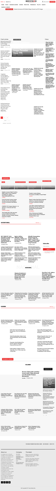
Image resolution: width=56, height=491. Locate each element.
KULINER (23, 378)
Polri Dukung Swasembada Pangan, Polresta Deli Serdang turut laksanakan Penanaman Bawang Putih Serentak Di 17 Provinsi (48, 322)
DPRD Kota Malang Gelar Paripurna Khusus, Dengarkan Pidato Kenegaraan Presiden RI (20, 254)
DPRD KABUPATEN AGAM (20, 182)
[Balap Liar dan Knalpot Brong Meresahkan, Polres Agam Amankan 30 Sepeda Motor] (21, 314)
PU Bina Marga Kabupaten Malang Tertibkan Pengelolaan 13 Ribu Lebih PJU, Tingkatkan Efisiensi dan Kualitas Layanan (39, 110)
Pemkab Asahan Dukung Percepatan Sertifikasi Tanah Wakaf (37, 194)
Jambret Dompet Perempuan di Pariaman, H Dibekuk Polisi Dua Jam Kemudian (34, 321)
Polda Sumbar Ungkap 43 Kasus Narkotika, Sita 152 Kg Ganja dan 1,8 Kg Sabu (17, 350)
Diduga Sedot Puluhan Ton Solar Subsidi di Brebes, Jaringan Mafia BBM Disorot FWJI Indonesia (50, 44)
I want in (48, 249)
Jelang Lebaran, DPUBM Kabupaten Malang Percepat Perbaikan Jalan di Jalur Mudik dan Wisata (39, 92)
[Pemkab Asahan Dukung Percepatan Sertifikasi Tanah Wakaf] (51, 194)
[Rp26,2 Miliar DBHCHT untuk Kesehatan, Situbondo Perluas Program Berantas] (21, 230)
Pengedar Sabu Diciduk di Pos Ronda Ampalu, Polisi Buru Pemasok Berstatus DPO (17, 344)
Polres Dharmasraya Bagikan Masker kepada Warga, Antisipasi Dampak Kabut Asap (37, 214)
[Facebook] (2, 482)
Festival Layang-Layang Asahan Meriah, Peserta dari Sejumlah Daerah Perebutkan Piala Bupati (9, 201)
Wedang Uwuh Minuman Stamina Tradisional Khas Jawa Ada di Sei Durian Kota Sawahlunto (34, 395)
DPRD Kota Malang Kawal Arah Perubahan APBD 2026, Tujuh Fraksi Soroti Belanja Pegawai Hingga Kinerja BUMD (34, 249)
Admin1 (2, 47)
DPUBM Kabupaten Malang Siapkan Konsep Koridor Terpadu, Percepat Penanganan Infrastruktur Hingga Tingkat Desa (16, 88)
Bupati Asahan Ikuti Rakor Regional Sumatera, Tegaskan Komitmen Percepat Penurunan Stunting (37, 201)
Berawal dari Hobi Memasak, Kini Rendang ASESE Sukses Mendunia (34, 410)
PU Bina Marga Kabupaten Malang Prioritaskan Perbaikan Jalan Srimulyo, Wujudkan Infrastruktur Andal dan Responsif (38, 73)
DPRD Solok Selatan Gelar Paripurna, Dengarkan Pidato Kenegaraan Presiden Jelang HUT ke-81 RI (34, 254)
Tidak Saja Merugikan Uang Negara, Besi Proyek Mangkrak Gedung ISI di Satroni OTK (50, 86)
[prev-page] (44, 415)
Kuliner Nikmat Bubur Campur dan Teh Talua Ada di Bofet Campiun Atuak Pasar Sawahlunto (7, 428)
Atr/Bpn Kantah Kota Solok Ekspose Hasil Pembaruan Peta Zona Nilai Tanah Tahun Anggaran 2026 (6, 106)
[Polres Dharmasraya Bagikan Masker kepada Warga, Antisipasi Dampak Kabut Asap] (51, 215)
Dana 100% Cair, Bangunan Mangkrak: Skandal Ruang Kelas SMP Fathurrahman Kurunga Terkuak (50, 65)
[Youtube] (9, 482)
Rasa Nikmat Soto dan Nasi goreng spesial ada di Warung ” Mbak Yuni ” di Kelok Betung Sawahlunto (21, 395)
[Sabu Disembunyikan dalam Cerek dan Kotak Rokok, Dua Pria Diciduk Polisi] (5, 337)
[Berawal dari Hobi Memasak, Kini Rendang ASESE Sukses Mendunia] (34, 403)
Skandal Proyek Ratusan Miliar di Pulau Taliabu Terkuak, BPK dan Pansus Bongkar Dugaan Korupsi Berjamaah (50, 55)
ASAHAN (30, 196)
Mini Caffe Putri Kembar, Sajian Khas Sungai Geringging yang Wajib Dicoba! (20, 411)
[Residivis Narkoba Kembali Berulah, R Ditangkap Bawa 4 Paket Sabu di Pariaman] (7, 314)
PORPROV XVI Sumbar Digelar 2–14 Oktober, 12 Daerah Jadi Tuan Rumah (10, 208)
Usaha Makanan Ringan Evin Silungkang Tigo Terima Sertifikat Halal (21, 427)
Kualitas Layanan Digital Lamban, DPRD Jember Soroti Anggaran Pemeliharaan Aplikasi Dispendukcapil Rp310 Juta (9, 194)
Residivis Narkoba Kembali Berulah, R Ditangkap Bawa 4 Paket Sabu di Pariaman (7, 321)
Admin (2, 59)
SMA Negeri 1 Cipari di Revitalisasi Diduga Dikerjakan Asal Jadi (49, 70)
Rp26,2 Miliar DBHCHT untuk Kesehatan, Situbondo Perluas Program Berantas (21, 239)
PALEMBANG (31, 211)
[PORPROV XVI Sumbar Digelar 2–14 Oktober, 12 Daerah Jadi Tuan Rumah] (24, 208)
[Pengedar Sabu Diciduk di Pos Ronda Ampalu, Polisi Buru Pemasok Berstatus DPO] (5, 343)
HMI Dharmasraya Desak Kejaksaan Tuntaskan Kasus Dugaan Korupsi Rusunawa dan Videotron (48, 403)
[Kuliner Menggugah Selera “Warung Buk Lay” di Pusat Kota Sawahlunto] (34, 420)
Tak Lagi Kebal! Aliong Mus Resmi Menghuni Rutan (49, 60)
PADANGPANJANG (32, 182)
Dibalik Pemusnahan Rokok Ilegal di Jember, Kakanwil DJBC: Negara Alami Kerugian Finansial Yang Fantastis (34, 239)
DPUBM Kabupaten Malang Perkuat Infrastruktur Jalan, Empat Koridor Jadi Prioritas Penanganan (27, 87)
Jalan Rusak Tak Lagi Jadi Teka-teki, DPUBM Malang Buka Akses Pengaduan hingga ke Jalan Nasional (28, 70)
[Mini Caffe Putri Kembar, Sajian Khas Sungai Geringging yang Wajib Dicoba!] (21, 403)
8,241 (5, 120)
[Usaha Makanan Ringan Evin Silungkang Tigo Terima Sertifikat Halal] (21, 420)
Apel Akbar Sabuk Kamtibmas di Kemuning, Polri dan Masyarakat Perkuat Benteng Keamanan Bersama (36, 207)
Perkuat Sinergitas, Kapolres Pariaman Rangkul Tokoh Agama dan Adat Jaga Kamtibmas (5, 66)
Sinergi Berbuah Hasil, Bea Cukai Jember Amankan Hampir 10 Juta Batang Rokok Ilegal (7, 259)
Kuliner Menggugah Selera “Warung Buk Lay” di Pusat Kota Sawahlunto (34, 427)
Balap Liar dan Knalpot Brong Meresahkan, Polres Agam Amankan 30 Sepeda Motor (21, 322)
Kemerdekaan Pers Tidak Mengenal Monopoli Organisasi (48, 412)
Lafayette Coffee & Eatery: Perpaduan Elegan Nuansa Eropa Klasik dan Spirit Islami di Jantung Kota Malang (7, 411)
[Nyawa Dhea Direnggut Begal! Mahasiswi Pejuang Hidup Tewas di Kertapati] (32, 331)
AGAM (3, 182)
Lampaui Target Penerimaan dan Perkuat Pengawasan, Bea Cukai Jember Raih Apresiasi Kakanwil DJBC (7, 248)
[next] (50, 9)
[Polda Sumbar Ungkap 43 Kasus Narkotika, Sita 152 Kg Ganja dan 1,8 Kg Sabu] (5, 350)
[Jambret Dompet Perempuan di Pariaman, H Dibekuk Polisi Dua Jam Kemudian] (34, 314)
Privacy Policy (47, 252)
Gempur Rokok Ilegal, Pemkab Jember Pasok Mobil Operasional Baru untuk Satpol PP (7, 254)
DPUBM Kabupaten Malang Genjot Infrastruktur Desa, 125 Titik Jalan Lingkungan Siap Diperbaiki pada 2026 (39, 53)
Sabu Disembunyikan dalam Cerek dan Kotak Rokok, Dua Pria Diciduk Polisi (18, 337)
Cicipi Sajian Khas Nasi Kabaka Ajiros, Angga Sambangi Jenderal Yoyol (6, 394)
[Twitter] (7, 482)
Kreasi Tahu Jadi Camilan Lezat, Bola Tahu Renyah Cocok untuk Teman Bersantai (30, 374)
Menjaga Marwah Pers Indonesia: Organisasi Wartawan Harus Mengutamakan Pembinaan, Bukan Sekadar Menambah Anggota (49, 396)
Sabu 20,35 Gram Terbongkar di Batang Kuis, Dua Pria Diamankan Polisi (17, 331)
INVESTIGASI (3, 98)
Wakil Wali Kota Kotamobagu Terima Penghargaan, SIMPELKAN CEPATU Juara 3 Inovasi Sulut (21, 259)
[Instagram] (4, 482)
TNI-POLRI (31, 217)
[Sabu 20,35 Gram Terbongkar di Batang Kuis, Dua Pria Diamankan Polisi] (5, 331)
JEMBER (3, 197)
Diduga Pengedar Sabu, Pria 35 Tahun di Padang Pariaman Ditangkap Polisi (44, 337)
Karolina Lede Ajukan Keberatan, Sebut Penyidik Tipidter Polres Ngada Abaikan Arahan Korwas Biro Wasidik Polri (48, 276)
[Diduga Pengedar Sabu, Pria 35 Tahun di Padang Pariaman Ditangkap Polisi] (32, 337)
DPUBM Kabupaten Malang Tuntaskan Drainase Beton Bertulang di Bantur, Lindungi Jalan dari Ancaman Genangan (16, 71)
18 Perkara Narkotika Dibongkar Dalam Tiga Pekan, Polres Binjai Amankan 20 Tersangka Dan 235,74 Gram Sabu (45, 343)
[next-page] (9, 120)
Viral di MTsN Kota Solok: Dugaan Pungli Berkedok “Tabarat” (50, 74)
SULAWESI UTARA (17, 39)
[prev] (47, 9)
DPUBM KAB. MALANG (38, 49)
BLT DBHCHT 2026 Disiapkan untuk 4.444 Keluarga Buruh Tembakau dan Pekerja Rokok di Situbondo (7, 239)
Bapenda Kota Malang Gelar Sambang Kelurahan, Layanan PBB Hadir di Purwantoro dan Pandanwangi (34, 260)
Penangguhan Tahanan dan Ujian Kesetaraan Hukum (48, 408)
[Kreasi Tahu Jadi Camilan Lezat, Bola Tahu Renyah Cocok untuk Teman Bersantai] (11, 375)
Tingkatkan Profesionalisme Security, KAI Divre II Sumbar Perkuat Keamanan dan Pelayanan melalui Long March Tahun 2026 (6, 78)
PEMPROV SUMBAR (5, 210)
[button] (8, 1)
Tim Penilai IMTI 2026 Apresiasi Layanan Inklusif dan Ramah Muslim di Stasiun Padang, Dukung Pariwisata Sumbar (10, 214)
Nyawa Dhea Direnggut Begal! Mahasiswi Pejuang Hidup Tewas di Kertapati (45, 331)
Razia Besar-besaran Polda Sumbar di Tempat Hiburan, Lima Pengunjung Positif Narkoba (45, 350)
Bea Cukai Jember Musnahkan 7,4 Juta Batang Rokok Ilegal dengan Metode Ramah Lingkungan (21, 248)
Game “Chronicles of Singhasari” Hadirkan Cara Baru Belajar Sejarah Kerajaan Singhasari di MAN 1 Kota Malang (49, 382)
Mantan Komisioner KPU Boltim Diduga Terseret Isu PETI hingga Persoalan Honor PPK (21, 48)
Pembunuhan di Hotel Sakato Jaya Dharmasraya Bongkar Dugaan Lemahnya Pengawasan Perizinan (50, 49)
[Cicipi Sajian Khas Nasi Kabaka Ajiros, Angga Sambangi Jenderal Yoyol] (7, 387)
